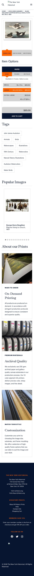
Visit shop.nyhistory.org (17, 493)
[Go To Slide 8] (20, 239)
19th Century (9, 152)
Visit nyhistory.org (17, 491)
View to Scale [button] (27, 53)
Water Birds (8, 170)
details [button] (27, 74)
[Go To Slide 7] (18, 239)
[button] (17, 85)
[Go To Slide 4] (11, 239)
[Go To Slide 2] (7, 239)
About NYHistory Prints (17, 504)
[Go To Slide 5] (13, 239)
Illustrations (23, 146)
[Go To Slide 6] (16, 239)
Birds (17, 139)
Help (17, 507)
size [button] (7, 74)
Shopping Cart (17, 511)
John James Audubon (12, 133)
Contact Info (17, 509)
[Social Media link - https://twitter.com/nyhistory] (16, 537)
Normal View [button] (7, 53)
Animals (7, 139)
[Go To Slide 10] (24, 239)
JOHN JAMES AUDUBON (15, 11)
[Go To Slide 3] (9, 239)
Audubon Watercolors (12, 164)
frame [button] (17, 74)
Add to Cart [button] (17, 116)
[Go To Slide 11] (26, 239)
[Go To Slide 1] (5, 239)
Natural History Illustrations (14, 158)
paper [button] (17, 69)
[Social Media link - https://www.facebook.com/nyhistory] (12, 537)
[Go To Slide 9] (22, 239)
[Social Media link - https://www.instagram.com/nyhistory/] (21, 537)
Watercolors (23, 152)
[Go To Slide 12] (28, 239)
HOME (4, 11)
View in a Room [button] (17, 53)
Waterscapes (9, 146)
